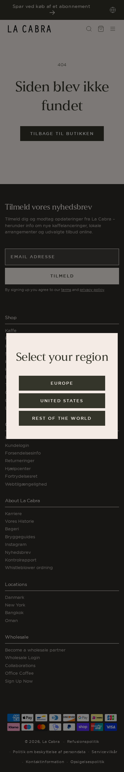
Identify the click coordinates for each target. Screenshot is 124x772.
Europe (62, 383)
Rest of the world (62, 418)
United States (61, 401)
